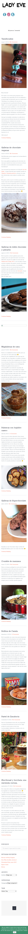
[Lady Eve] (14, 5)
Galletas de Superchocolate (13, 500)
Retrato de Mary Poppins (8, 857)
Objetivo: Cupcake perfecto (8, 173)
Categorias (4, 883)
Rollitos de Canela (9, 631)
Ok (14, 932)
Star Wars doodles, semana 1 (9, 860)
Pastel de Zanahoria (10, 716)
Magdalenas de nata (10, 346)
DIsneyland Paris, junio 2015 (8, 862)
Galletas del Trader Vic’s (7, 261)
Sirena (3, 867)
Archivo (3, 875)
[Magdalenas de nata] (14, 334)
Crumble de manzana (11, 561)
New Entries (14, 908)
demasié (20, 271)
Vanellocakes (7, 39)
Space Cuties (4, 864)
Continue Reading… (6, 137)
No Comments (14, 42)
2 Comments (13, 433)
